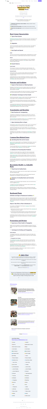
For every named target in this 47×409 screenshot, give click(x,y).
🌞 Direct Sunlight (27, 353)
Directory (30, 407)
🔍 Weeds (26, 386)
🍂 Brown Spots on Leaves (16, 346)
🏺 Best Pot (14, 344)
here (23, 17)
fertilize (20, 97)
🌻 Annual (13, 342)
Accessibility (27, 407)
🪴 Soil (26, 384)
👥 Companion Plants (15, 353)
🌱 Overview (14, 375)
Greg (15, 285)
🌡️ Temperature (14, 386)
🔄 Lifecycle (26, 371)
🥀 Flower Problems (15, 357)
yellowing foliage (17, 143)
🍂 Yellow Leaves (27, 395)
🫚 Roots (26, 382)
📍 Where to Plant (27, 391)
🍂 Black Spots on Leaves (29, 344)
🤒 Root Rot (14, 382)
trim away (16, 184)
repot (16, 124)
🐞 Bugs (26, 346)
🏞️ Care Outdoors (14, 351)
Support (17, 407)
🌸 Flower (26, 355)
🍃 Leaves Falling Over (15, 371)
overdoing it (14, 157)
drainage (29, 146)
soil (24, 60)
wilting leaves (12, 143)
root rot (25, 118)
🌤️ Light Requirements (28, 373)
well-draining (14, 118)
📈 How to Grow (14, 362)
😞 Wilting (13, 393)
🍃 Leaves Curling (27, 366)
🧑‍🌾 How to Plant (14, 364)
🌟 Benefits (26, 342)
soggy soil (20, 147)
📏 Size (13, 384)
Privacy (22, 407)
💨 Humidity (26, 364)
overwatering (18, 88)
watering (12, 201)
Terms (24, 407)
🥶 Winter (26, 393)
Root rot (11, 142)
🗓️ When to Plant (14, 391)
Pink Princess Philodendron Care (20, 339)
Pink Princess (29, 131)
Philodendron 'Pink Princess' (14, 38)
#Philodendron (13, 284)
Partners (19, 407)
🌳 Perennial (27, 375)
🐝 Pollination (14, 377)
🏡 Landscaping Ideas (15, 366)
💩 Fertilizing (14, 355)
